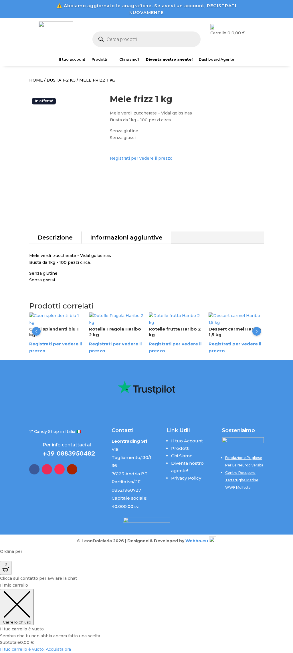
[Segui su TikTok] (59, 469)
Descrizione (55, 237)
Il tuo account (72, 60)
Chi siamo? (129, 60)
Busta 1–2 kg (61, 80)
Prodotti (99, 60)
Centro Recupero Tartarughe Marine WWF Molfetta (241, 480)
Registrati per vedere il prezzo (141, 158)
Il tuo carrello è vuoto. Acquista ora (35, 649)
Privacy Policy (186, 478)
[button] (36, 331)
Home (36, 80)
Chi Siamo (182, 455)
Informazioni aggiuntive (126, 237)
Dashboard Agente (216, 60)
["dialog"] (146, 617)
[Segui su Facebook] (34, 469)
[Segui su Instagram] (47, 469)
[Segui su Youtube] (72, 469)
